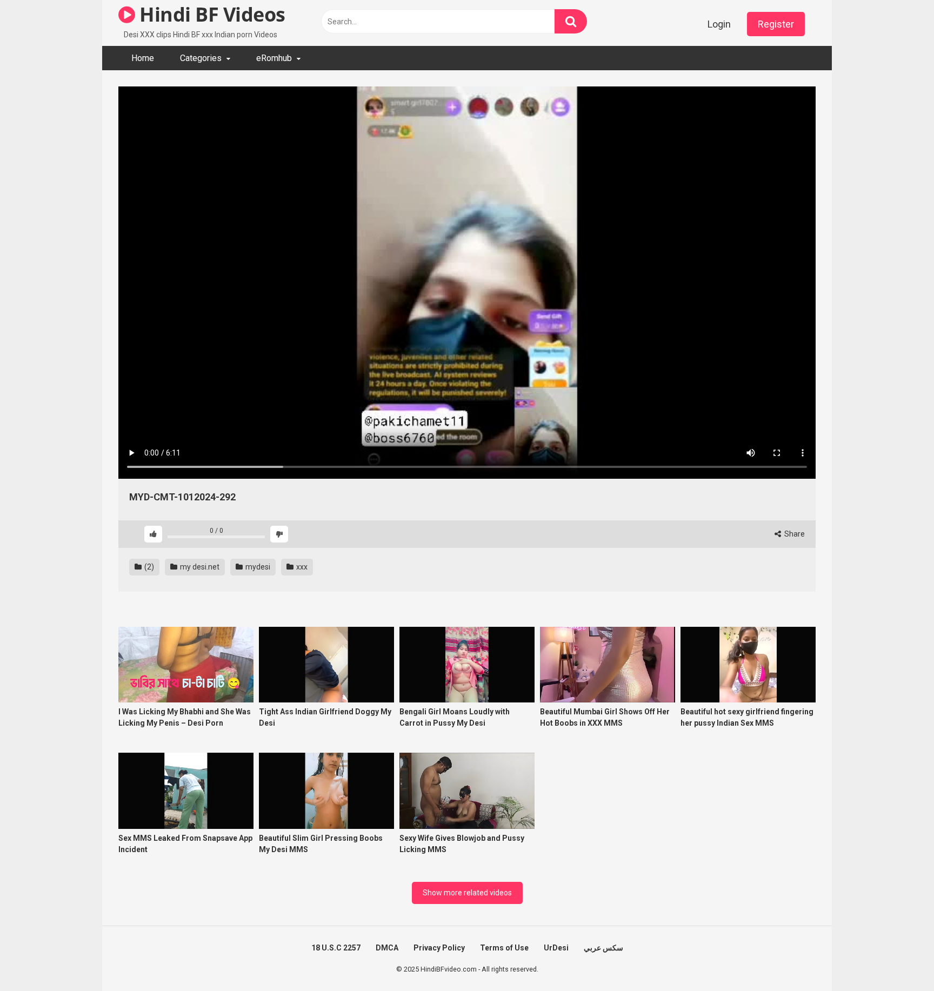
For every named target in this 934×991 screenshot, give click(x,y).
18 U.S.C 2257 (336, 947)
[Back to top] (897, 958)
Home (142, 58)
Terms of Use (504, 947)
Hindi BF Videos (210, 14)
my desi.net (198, 567)
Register (776, 24)
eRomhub (274, 58)
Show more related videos (467, 892)
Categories (201, 58)
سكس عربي (603, 947)
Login (719, 24)
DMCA (387, 947)
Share (794, 534)
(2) (148, 567)
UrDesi (556, 947)
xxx (301, 567)
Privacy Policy (439, 947)
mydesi (257, 567)
